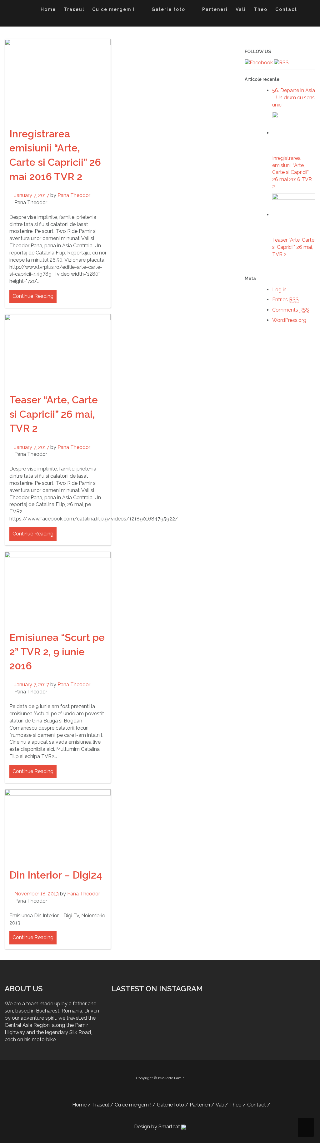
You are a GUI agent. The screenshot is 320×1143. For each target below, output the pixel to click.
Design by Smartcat (157, 1127)
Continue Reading (32, 296)
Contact (286, 9)
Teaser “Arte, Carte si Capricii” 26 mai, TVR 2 (53, 414)
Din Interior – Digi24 (55, 875)
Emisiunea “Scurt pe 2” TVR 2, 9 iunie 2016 (57, 652)
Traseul (74, 9)
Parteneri (215, 9)
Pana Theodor (74, 195)
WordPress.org (289, 320)
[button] (307, 10)
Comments (290, 310)
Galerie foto (168, 9)
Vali (241, 9)
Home (48, 9)
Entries (285, 300)
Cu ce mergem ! (113, 9)
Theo (261, 9)
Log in (279, 290)
